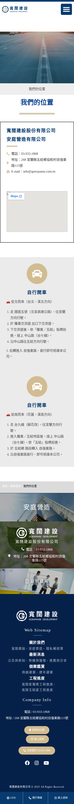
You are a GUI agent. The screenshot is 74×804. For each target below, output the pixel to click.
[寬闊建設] (37, 533)
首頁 (4, 486)
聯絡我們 (15, 486)
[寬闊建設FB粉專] (27, 763)
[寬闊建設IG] (36, 763)
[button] (66, 9)
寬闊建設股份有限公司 (37, 542)
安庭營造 (36, 507)
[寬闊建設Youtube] (46, 763)
